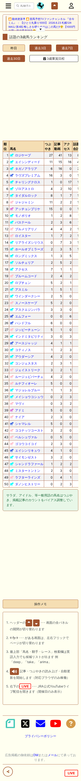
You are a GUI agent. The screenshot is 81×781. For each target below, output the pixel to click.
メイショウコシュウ (29, 397)
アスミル (21, 289)
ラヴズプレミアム (27, 175)
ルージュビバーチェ (29, 377)
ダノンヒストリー (27, 484)
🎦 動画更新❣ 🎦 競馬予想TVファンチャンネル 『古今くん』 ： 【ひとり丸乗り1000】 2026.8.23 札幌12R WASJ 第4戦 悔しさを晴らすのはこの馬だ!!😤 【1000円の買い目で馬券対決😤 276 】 (41, 24)
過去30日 (13, 58)
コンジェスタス (26, 363)
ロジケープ (23, 155)
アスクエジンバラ (27, 309)
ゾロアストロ (24, 189)
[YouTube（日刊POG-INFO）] (55, 723)
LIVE (71, 773)
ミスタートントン (27, 470)
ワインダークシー (27, 296)
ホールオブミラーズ (29, 249)
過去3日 (40, 48)
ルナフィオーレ (26, 383)
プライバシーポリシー (40, 736)
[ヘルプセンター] (71, 723)
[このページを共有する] (8, 772)
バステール (23, 222)
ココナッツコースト (29, 430)
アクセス (21, 269)
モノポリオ (23, 215)
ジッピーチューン (27, 330)
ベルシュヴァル (26, 437)
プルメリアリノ (26, 229)
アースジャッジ (26, 343)
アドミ (20, 410)
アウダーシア (24, 356)
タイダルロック (26, 195)
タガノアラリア (26, 168)
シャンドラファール (29, 464)
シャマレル (23, 424)
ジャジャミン (24, 202)
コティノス (23, 350)
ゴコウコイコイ (26, 444)
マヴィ (20, 403)
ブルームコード (26, 276)
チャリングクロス (27, 182)
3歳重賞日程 (55, 58)
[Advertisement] (40, 100)
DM (35, 755)
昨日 (14, 48)
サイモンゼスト (26, 457)
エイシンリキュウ (27, 450)
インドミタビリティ (29, 336)
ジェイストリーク (27, 370)
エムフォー (23, 316)
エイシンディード (27, 162)
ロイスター (23, 236)
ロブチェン (23, 283)
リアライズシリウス (29, 242)
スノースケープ (26, 303)
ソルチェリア (24, 262)
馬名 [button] (13, 149)
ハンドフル (23, 323)
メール (52, 755)
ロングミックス (26, 256)
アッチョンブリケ (27, 209)
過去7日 (67, 48)
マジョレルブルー (27, 390)
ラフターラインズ (27, 477)
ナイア (20, 417)
